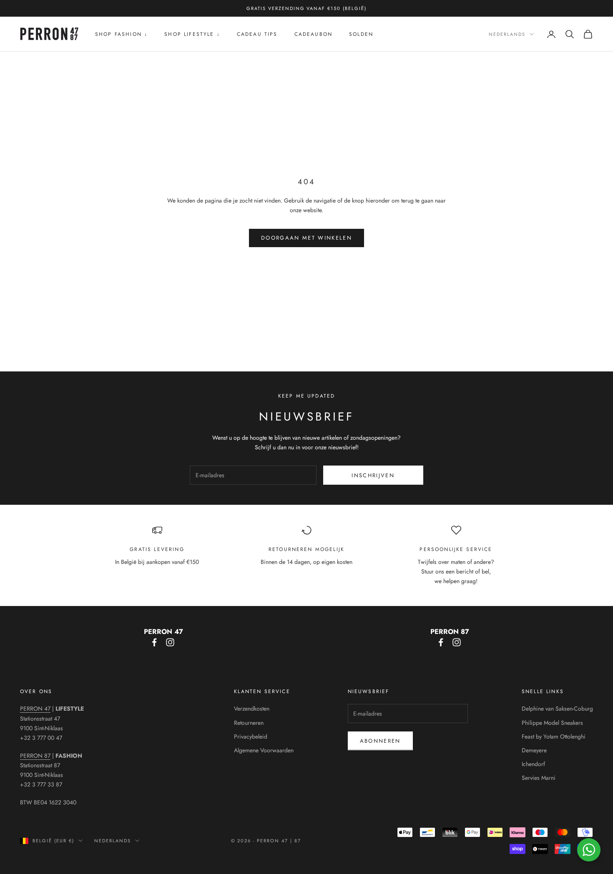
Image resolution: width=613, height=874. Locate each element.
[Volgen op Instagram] (170, 642)
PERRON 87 (35, 755)
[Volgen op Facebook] (154, 642)
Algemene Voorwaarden (264, 750)
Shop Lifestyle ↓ (192, 34)
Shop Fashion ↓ (121, 34)
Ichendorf (533, 764)
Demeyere (534, 750)
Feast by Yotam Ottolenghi (553, 736)
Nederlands (507, 34)
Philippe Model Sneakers (552, 723)
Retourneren (249, 723)
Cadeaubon (313, 34)
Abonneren (380, 741)
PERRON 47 (35, 708)
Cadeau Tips (257, 34)
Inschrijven (373, 475)
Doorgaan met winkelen (306, 238)
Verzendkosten (251, 708)
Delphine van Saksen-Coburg (557, 708)
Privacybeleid (250, 736)
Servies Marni (538, 778)
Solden (361, 34)
